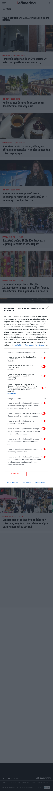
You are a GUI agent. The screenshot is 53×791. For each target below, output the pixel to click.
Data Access (26, 483)
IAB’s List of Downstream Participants (29, 345)
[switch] (43, 358)
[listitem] (26, 352)
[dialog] (26, 395)
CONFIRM (15, 474)
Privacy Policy (40, 483)
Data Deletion (12, 483)
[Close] (48, 308)
